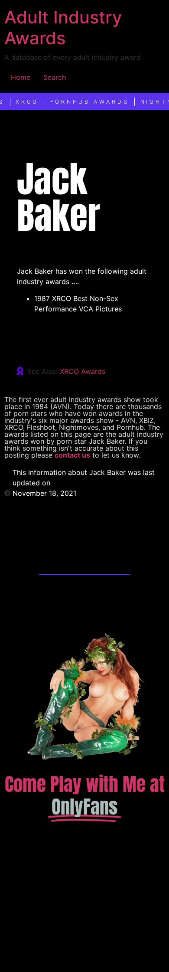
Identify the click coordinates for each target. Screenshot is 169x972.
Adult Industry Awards (63, 28)
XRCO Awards (82, 371)
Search (54, 77)
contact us (72, 455)
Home (20, 77)
